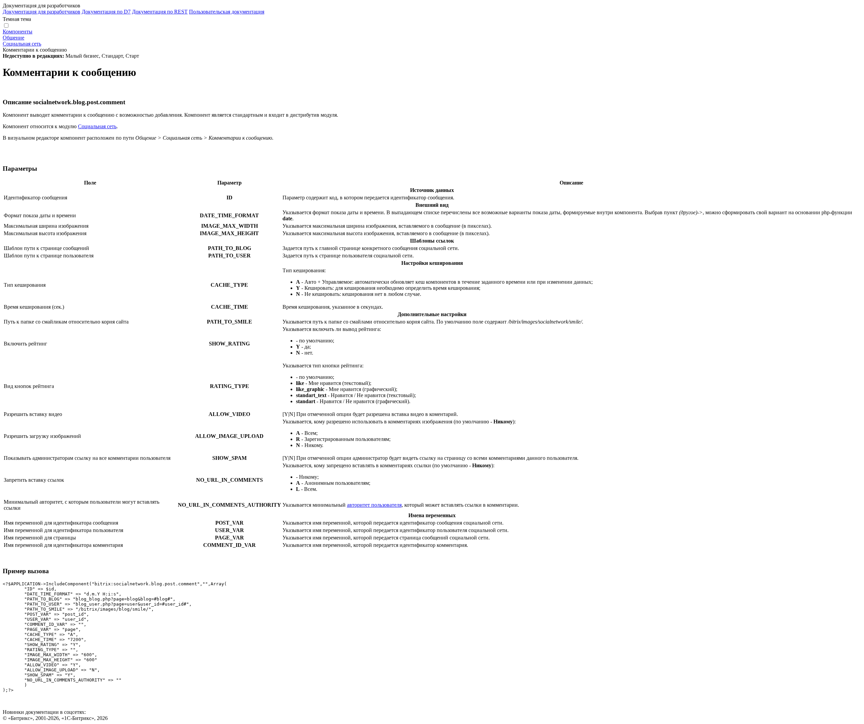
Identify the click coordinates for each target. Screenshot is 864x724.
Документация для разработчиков (41, 12)
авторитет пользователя (374, 505)
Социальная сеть (22, 44)
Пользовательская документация (226, 12)
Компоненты (17, 31)
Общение (13, 37)
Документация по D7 (106, 12)
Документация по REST (160, 12)
